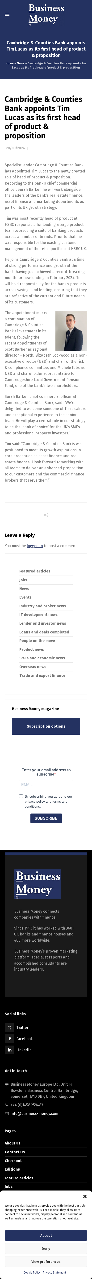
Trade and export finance (42, 675)
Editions (12, 1169)
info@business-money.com (34, 1113)
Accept (46, 1235)
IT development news (38, 614)
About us (12, 1143)
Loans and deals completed (44, 632)
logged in (35, 546)
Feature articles (19, 1178)
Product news (31, 649)
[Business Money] (46, 14)
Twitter (22, 1027)
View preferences (46, 1262)
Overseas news (32, 667)
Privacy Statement (54, 1272)
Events (25, 597)
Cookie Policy (32, 1272)
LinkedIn (24, 1050)
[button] (85, 1196)
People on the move (37, 640)
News (20, 63)
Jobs (23, 580)
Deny (46, 1248)
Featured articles (34, 571)
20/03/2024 (15, 148)
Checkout (13, 1160)
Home (9, 63)
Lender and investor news (42, 623)
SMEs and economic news (42, 658)
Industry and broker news (42, 606)
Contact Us (15, 1152)
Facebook (24, 1039)
